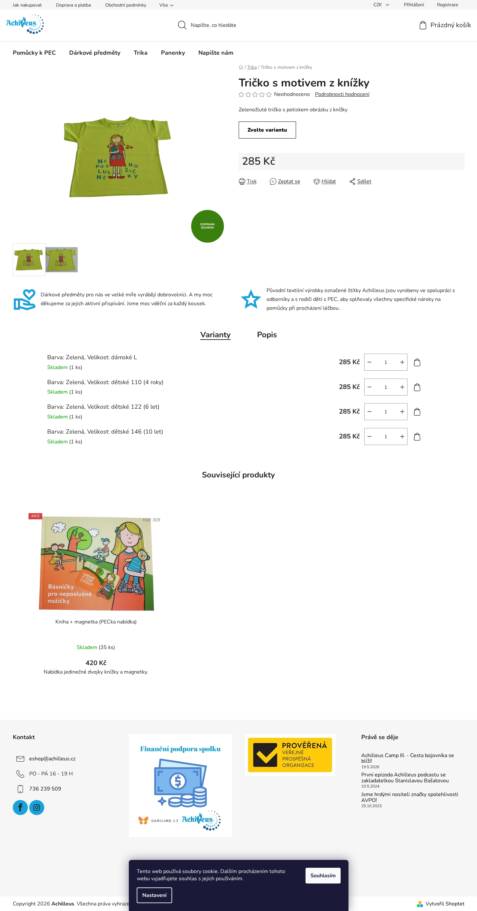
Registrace (447, 5)
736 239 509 (45, 788)
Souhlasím (323, 875)
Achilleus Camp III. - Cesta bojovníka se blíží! (407, 758)
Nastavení (154, 895)
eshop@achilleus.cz (52, 758)
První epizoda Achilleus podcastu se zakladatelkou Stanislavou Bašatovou (405, 778)
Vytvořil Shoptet (445, 903)
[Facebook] (20, 807)
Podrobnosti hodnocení (342, 94)
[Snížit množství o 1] (369, 362)
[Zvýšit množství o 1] (402, 362)
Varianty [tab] (215, 334)
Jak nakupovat (27, 5)
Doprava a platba (73, 5)
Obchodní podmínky (125, 5)
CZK (378, 5)
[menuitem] (34, 53)
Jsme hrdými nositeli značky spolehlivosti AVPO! (409, 797)
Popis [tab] (267, 334)
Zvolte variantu (267, 130)
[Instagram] (36, 807)
